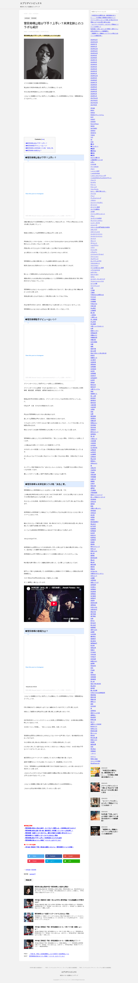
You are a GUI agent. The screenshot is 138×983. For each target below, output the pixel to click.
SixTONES (94, 128)
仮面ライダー (94, 330)
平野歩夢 (93, 474)
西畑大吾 (93, 699)
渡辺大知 (93, 611)
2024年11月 (94, 39)
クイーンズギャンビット (98, 214)
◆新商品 (93, 151)
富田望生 (93, 434)
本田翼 (93, 517)
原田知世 (93, 364)
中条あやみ (94, 303)
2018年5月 (94, 87)
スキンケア (94, 229)
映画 (92, 506)
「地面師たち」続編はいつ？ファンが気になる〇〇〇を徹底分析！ (109, 832)
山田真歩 (93, 456)
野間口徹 (93, 719)
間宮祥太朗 (94, 731)
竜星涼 (93, 650)
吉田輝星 (93, 373)
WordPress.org (95, 763)
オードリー (94, 205)
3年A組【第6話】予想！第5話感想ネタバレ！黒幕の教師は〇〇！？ (57, 940)
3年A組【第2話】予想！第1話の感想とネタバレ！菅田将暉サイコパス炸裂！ (49, 847)
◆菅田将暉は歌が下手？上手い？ (36, 143)
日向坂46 (93, 499)
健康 (92, 346)
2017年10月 (94, 102)
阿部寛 (93, 742)
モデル (93, 276)
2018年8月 (94, 80)
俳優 (92, 344)
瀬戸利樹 (93, 614)
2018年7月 (94, 82)
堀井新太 (93, 400)
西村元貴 (93, 697)
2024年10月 (94, 42)
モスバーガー (94, 274)
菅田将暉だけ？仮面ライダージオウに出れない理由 (41, 835)
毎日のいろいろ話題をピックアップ (69, 975)
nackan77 (33, 874)
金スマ (93, 722)
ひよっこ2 (94, 187)
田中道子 (93, 623)
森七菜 (93, 553)
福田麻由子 (94, 643)
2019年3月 (94, 69)
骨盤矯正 (93, 751)
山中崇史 (93, 445)
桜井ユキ (93, 549)
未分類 (93, 515)
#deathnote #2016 (31, 686)
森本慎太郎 (94, 558)
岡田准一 (93, 461)
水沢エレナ (94, 576)
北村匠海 (93, 362)
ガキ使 (93, 211)
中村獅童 (93, 301)
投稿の (94, 759)
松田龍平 (93, 540)
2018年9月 (94, 78)
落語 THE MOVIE (96, 683)
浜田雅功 (93, 589)
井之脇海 (93, 324)
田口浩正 (93, 625)
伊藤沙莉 (93, 339)
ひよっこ (93, 184)
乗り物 (93, 312)
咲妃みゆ (93, 384)
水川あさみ (94, 571)
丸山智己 (93, 308)
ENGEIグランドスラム (97, 115)
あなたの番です (95, 157)
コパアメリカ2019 (96, 218)
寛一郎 (93, 436)
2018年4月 (94, 89)
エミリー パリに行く (97, 202)
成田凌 (93, 488)
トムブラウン (94, 245)
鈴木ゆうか (94, 726)
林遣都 (93, 542)
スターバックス (95, 232)
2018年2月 (94, 93)
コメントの (95, 761)
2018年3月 (94, 91)
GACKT (93, 119)
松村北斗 (93, 535)
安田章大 (93, 418)
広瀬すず (93, 479)
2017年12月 (94, 98)
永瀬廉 (93, 578)
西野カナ (93, 701)
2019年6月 (94, 62)
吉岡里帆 (93, 366)
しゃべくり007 (95, 171)
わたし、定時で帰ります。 (98, 191)
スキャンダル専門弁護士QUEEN (100, 227)
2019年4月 (94, 66)
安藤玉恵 (93, 420)
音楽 (92, 746)
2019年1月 (94, 73)
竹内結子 (93, 656)
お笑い (93, 162)
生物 (92, 618)
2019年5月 (94, 64)
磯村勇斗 (93, 636)
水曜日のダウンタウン (97, 573)
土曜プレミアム (95, 389)
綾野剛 (93, 663)
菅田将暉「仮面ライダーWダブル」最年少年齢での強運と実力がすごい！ (48, 833)
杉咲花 (93, 519)
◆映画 (93, 153)
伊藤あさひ (94, 335)
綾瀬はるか (94, 661)
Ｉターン (93, 753)
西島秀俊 (93, 695)
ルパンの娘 (94, 283)
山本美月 (93, 452)
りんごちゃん (94, 189)
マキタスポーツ (95, 263)
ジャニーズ (94, 225)
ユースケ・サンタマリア (98, 279)
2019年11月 (94, 51)
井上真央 (93, 321)
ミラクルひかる (95, 270)
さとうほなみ (94, 166)
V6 (91, 139)
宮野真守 (93, 429)
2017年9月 (94, 105)
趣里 (92, 704)
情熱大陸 (93, 486)
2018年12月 (94, 75)
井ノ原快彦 (94, 319)
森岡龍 (93, 555)
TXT (92, 137)
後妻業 (93, 481)
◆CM (92, 144)
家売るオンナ (94, 432)
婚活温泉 (93, 416)
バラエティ (94, 252)
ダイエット (94, 243)
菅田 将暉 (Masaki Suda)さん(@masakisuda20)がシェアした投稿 (45, 215)
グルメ (93, 216)
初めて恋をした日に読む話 (98, 353)
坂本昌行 (93, 398)
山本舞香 (93, 454)
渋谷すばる (94, 607)
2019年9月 (94, 55)
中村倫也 (93, 299)
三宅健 (93, 290)
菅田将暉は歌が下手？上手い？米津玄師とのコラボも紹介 (43, 838)
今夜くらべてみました (97, 326)
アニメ (93, 196)
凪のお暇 (93, 351)
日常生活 (93, 501)
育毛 (92, 668)
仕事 (92, 328)
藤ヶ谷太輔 (94, 690)
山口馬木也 (94, 447)
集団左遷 (93, 744)
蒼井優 (93, 688)
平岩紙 (93, 472)
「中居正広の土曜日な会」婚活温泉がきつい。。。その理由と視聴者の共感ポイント (109, 774)
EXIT (92, 117)
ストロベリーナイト (96, 234)
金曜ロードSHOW (96, 724)
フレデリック (94, 258)
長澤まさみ (94, 728)
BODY (92, 110)
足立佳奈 (93, 706)
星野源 (93, 504)
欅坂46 (93, 569)
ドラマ (93, 247)
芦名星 (93, 670)
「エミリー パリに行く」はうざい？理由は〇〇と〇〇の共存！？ (109, 803)
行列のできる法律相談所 (98, 692)
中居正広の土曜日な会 (97, 294)
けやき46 (93, 164)
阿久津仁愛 (94, 737)
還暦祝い (93, 715)
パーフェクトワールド (97, 254)
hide (43, 139)
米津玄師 (28, 869)
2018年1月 (94, 96)
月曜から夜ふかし (96, 508)
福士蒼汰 (93, 641)
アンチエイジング (96, 198)
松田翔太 (93, 537)
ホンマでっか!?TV (96, 261)
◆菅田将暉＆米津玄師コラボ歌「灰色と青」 (39, 148)
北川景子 (93, 360)
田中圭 (93, 620)
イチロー (93, 200)
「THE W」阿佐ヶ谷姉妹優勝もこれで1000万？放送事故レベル (49, 954)
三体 (92, 288)
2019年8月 (94, 57)
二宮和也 (93, 315)
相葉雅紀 (93, 627)
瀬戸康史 (93, 616)
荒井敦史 (93, 674)
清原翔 (93, 600)
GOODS (93, 121)
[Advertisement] (54, 120)
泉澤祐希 (93, 585)
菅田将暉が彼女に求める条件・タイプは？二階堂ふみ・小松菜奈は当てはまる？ (50, 828)
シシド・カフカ (95, 223)
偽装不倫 (93, 348)
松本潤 (93, 533)
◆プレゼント (94, 146)
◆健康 (93, 148)
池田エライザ (94, 582)
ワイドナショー (95, 285)
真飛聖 (93, 632)
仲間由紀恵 (94, 333)
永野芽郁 (93, 580)
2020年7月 (94, 44)
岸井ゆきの (94, 463)
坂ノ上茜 (93, 396)
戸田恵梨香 (94, 492)
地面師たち (94, 393)
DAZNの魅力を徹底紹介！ (36, 967)
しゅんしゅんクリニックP (98, 175)
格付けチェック (95, 546)
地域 (92, 391)
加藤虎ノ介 (94, 357)
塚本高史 (93, 402)
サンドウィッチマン (96, 220)
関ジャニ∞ (94, 733)
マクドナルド (94, 265)
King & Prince (95, 124)
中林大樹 (93, 306)
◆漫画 (93, 155)
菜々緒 (93, 681)
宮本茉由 (93, 425)
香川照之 (93, 749)
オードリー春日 (95, 207)
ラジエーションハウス (97, 281)
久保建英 (93, 310)
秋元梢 (93, 645)
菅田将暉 (33, 869)
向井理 (93, 380)
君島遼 (93, 382)
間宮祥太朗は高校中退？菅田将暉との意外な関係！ (52, 887)
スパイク (93, 238)
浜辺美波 (93, 591)
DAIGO (93, 112)
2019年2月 (94, 71)
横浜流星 (93, 564)
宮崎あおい (94, 423)
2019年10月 (94, 53)
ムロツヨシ (94, 272)
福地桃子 (93, 638)
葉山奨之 (93, 686)
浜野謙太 (93, 594)
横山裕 (93, 562)
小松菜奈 (93, 443)
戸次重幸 (93, 490)
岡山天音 (93, 459)
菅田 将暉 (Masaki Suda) (33, 690)
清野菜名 (93, 605)
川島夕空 (93, 468)
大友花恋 (93, 407)
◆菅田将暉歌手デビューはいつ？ (36, 145)
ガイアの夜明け (95, 209)
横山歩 (93, 560)
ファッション (94, 256)
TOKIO (93, 135)
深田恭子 (93, 598)
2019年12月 (94, 48)
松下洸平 (93, 526)
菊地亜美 (93, 679)
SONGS (93, 130)
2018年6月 (94, 84)
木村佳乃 (93, 513)
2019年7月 (94, 60)
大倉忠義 (93, 405)
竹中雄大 (93, 652)
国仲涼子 (93, 387)
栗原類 (93, 544)
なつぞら (93, 182)
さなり (93, 169)
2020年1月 (94, 46)
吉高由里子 (94, 378)
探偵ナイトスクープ (96, 495)
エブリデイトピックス (31, 3)
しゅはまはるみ (95, 173)
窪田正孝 (93, 647)
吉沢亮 (93, 371)
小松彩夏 (93, 441)
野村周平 (93, 717)
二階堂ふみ (94, 317)
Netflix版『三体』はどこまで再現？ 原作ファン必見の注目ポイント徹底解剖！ (109, 817)
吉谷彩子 (93, 375)
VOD (92, 142)
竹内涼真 (93, 654)
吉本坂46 (93, 369)
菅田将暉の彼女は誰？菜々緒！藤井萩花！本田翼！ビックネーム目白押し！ (49, 830)
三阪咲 (93, 292)
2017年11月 (94, 100)
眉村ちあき (94, 629)
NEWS (92, 126)
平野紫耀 (93, 477)
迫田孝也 (93, 710)
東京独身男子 (94, 522)
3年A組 (93, 108)
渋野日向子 (94, 609)
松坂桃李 (93, 528)
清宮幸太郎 (94, 602)
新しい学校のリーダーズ (98, 497)
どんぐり (93, 180)
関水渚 (93, 735)
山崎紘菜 (93, 450)
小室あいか (94, 438)
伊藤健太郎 (94, 337)
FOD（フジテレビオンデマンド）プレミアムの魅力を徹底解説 (61, 967)
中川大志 (93, 297)
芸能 (92, 672)
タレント (93, 241)
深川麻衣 (93, 596)
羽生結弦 (93, 665)
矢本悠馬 (93, 634)
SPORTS (93, 133)
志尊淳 (93, 483)
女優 (92, 414)
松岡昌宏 (93, 531)
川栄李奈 (93, 470)
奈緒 (92, 411)
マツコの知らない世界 (97, 267)
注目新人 (93, 587)
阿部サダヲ (94, 740)
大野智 (93, 409)
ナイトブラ (94, 250)
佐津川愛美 (94, 342)
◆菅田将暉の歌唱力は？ (33, 150)
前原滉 (93, 355)
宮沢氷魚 (93, 427)
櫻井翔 (93, 567)
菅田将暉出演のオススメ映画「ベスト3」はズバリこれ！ (43, 840)
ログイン (93, 756)
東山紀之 (93, 524)
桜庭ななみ (94, 551)
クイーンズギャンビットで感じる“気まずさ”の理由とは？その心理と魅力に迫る (109, 789)
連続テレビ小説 (95, 713)
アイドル (93, 193)
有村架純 (93, 510)
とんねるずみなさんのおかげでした (101, 178)
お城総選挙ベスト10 (97, 160)
